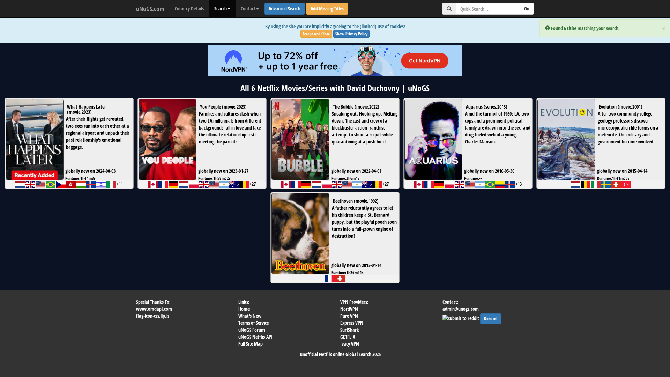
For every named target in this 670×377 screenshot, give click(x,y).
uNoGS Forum (251, 329)
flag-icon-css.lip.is (152, 315)
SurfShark (349, 329)
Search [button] (220, 8)
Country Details (189, 8)
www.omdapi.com (154, 308)
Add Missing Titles (327, 8)
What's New (249, 315)
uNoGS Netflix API (255, 336)
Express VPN (351, 322)
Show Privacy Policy (351, 34)
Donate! (490, 318)
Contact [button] (248, 8)
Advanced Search (284, 8)
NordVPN (349, 308)
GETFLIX (347, 336)
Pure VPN (349, 315)
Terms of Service (253, 322)
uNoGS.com (150, 9)
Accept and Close (316, 34)
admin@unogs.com (460, 308)
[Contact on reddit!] (461, 317)
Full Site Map (250, 343)
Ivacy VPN (349, 343)
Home (244, 308)
